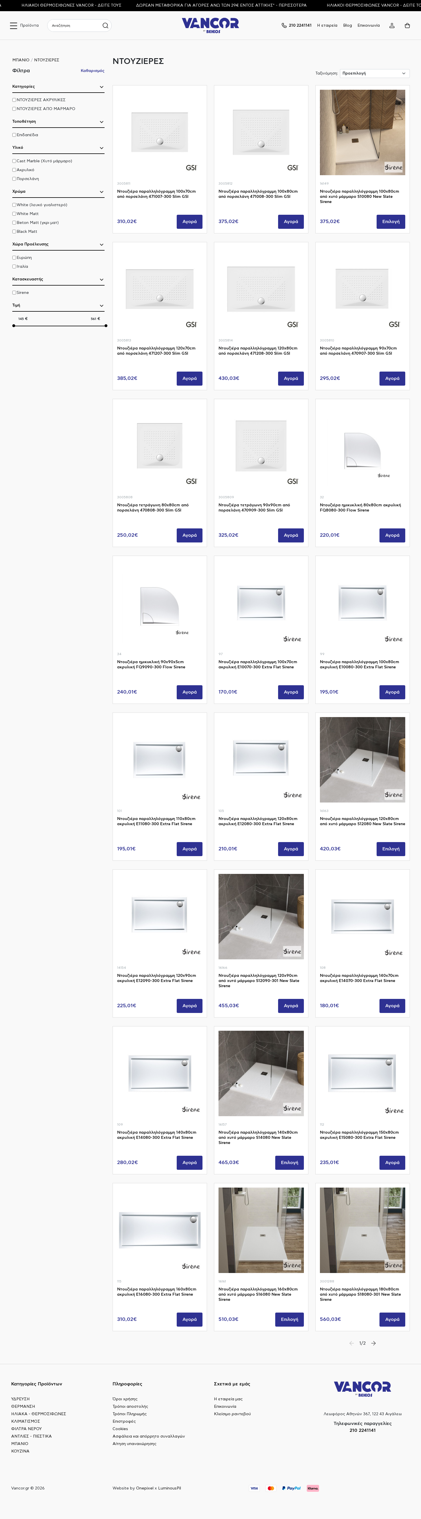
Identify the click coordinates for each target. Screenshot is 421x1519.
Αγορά (189, 221)
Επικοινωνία (368, 26)
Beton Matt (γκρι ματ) (38, 223)
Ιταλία (22, 267)
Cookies (120, 1429)
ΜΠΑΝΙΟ (20, 60)
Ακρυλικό (25, 170)
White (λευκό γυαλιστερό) (42, 205)
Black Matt (27, 232)
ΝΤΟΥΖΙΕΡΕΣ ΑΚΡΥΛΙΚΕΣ (41, 100)
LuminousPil (169, 1488)
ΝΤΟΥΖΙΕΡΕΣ (46, 60)
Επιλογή (391, 221)
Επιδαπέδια (27, 135)
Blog (347, 26)
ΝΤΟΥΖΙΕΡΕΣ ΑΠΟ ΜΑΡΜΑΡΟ (46, 109)
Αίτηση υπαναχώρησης (134, 1444)
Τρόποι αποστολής (130, 1407)
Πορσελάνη (28, 179)
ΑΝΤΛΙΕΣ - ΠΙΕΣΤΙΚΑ (31, 1436)
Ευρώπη (24, 258)
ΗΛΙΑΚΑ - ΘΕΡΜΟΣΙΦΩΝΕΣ (38, 1414)
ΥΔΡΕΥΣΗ (20, 1399)
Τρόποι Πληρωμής (130, 1414)
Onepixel (145, 1488)
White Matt (28, 214)
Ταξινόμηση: (326, 73)
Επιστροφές (124, 1422)
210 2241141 (363, 1430)
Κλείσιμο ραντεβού (232, 1414)
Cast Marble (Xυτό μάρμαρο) (44, 161)
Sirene (23, 293)
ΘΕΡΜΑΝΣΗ (23, 1407)
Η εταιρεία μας (228, 1399)
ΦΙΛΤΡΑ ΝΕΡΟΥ (26, 1429)
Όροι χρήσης (125, 1399)
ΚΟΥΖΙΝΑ (20, 1451)
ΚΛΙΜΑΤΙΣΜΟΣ (25, 1422)
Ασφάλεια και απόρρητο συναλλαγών (149, 1436)
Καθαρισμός (93, 71)
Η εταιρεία (327, 26)
